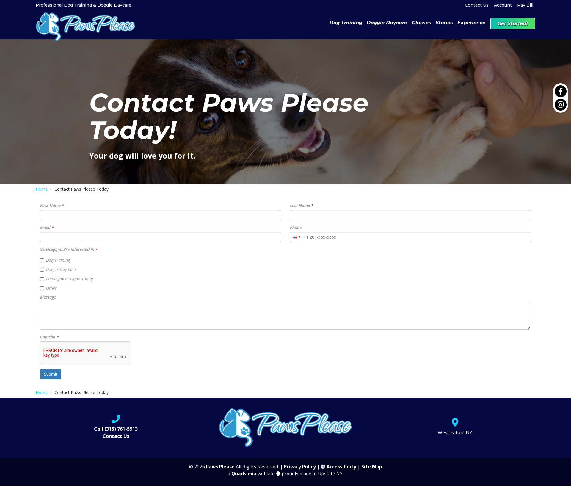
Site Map (371, 467)
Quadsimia (243, 474)
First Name (52, 205)
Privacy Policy (300, 467)
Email (47, 227)
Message (48, 297)
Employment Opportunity (69, 279)
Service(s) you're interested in (69, 249)
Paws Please (220, 467)
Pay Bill (525, 5)
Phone (296, 227)
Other (51, 288)
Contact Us (477, 5)
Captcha (49, 337)
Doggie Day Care (61, 269)
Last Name (301, 205)
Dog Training (58, 260)
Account (503, 5)
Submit (50, 374)
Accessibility (340, 467)
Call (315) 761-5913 (116, 429)
